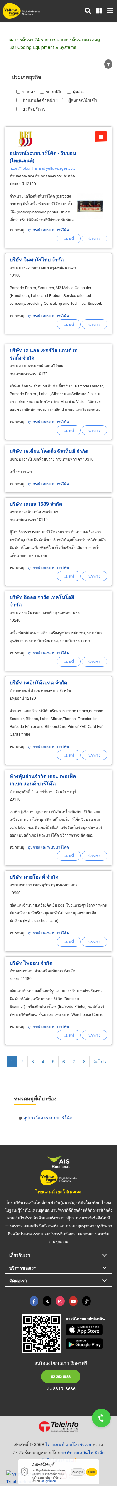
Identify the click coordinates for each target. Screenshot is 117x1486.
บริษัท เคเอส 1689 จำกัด (36, 503)
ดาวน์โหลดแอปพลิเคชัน (85, 1318)
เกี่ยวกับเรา (19, 1255)
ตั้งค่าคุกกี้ (77, 1472)
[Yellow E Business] (34, 1301)
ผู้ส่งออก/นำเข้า (82, 100)
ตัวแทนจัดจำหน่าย (40, 100)
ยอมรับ (91, 1472)
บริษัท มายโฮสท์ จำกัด (34, 876)
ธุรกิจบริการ (34, 109)
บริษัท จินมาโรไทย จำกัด (37, 259)
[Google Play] (89, 1343)
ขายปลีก (54, 91)
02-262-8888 (61, 1376)
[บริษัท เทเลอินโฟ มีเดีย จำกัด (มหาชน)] (58, 1426)
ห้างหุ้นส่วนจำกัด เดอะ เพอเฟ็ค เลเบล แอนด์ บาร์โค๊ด (43, 779)
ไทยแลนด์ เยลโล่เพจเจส (59, 1191)
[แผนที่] (69, 238)
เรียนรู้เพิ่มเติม (48, 1481)
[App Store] (89, 1329)
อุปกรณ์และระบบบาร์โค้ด (48, 229)
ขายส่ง (29, 91)
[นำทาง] (94, 238)
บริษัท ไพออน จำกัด (31, 962)
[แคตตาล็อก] (101, 136)
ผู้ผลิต (78, 91)
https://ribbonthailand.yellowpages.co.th (43, 168)
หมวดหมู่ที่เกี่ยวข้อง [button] (35, 1098)
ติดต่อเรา (18, 1280)
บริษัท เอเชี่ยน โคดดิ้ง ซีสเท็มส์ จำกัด (49, 451)
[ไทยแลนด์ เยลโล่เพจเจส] (47, 1301)
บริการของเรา (23, 1268)
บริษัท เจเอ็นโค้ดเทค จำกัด (38, 682)
